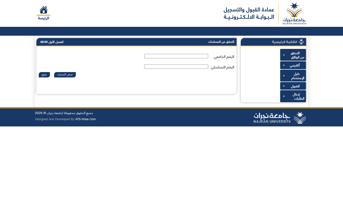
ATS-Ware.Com (85, 119)
